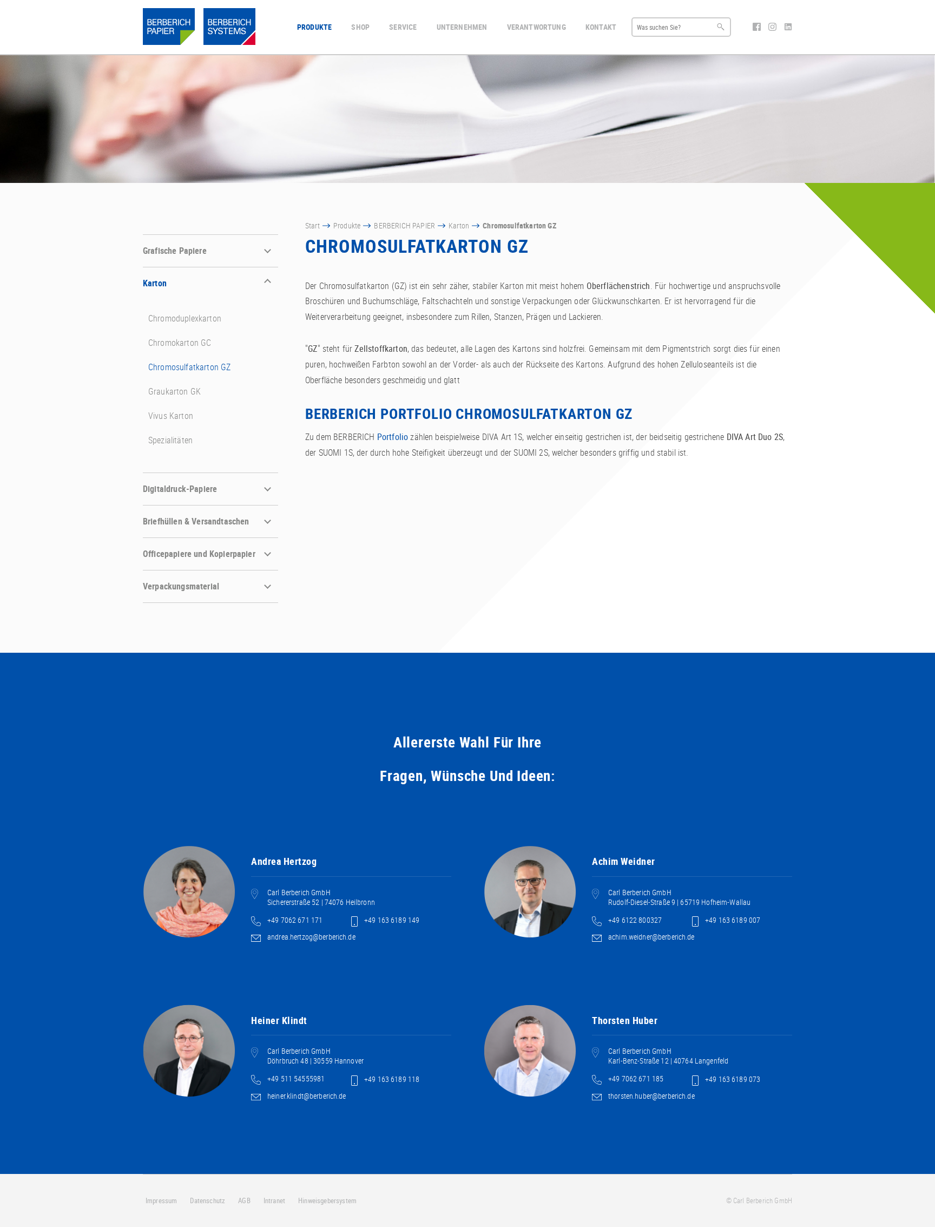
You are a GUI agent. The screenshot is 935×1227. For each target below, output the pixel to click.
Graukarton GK (174, 391)
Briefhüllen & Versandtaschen (196, 521)
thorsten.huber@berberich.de (651, 1096)
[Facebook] (758, 28)
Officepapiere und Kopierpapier (199, 554)
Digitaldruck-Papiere (180, 489)
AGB (244, 1200)
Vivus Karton (170, 416)
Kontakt (600, 27)
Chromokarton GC (179, 343)
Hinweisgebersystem (327, 1200)
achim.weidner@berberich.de (651, 936)
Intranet (274, 1200)
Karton (155, 283)
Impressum (161, 1200)
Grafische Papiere (175, 251)
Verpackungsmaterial (181, 586)
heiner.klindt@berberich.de (306, 1096)
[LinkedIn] (788, 28)
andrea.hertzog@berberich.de (311, 936)
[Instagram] (773, 28)
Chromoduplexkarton (184, 318)
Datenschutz (207, 1200)
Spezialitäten (170, 440)
